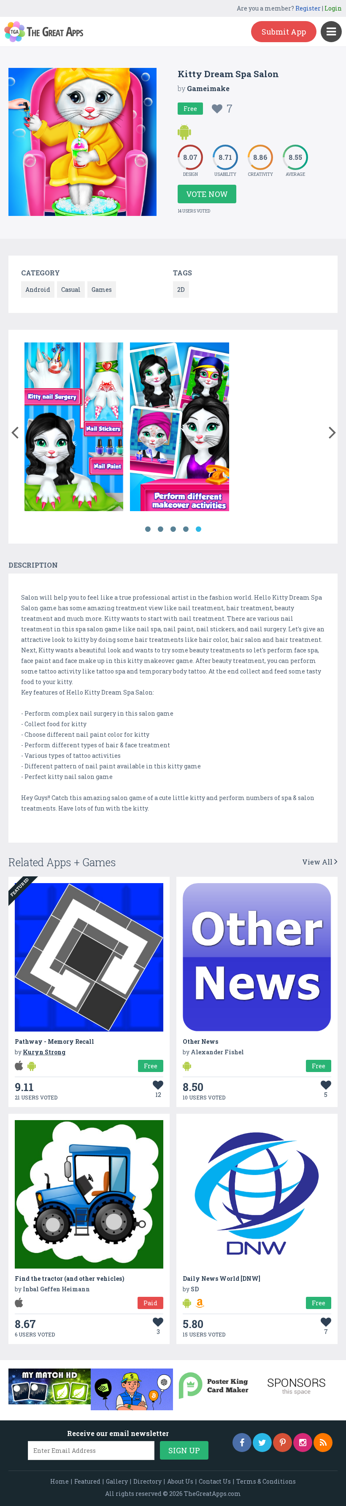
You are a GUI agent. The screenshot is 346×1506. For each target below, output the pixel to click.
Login (333, 8)
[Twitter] (262, 1442)
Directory (147, 1481)
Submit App (284, 32)
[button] (14, 430)
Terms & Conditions (266, 1481)
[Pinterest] (282, 1442)
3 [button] (173, 529)
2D (181, 290)
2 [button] (160, 529)
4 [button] (185, 529)
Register (308, 8)
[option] (74, 428)
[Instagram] (302, 1442)
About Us (180, 1481)
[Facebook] (241, 1442)
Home (59, 1481)
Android (37, 290)
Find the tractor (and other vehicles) (69, 1278)
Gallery (117, 1481)
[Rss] (323, 1442)
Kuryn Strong (44, 1052)
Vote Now (207, 194)
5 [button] (198, 529)
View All (318, 861)
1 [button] (147, 529)
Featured (87, 1481)
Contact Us (215, 1481)
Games (102, 290)
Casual (71, 290)
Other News (200, 1041)
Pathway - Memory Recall (54, 1041)
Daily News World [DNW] (221, 1278)
